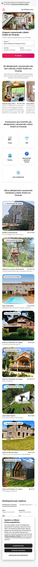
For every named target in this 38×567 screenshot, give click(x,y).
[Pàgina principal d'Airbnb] (3, 9)
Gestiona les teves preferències (18, 555)
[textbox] (10, 50)
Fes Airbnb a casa (27, 9)
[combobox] (18, 44)
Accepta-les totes (18, 546)
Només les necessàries (18, 550)
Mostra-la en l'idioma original (19, 4)
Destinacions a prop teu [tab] (9, 505)
